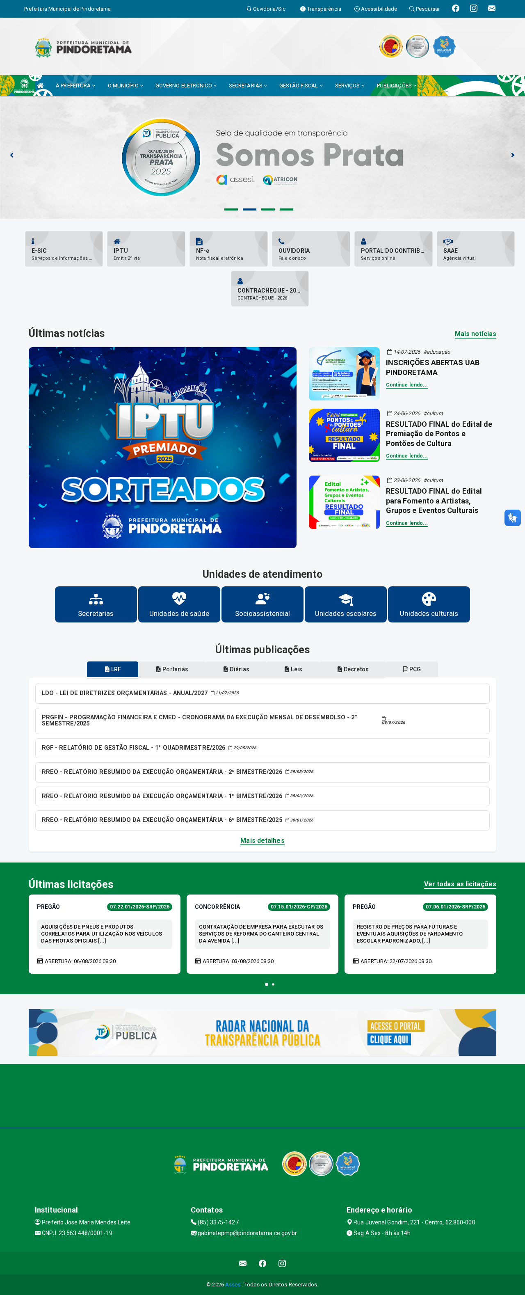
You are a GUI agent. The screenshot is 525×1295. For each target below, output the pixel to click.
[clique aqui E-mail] (243, 1263)
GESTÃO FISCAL (299, 85)
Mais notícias (475, 334)
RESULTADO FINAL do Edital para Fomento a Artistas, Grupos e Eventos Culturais (434, 501)
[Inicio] (40, 85)
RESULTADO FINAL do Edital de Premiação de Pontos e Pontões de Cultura (439, 434)
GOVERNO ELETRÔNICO (184, 85)
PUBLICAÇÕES (395, 85)
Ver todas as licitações (460, 884)
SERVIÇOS (348, 85)
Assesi (233, 1284)
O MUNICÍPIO (124, 85)
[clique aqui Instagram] (282, 1263)
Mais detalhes (262, 840)
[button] (266, 984)
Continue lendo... (407, 385)
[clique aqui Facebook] (263, 1263)
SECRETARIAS (246, 85)
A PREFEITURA (74, 85)
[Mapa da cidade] (262, 1095)
